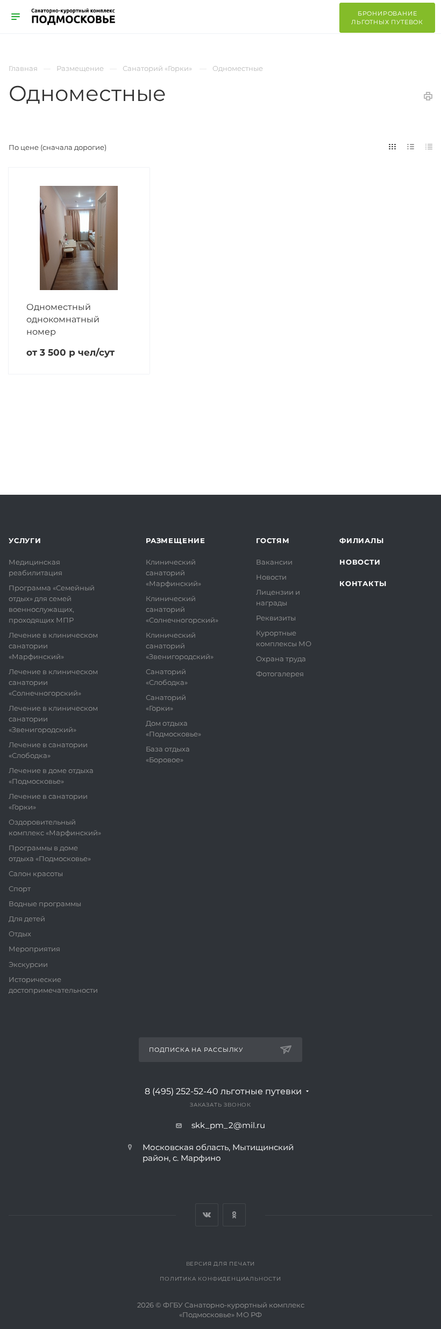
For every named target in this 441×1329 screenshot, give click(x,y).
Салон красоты (36, 873)
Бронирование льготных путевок (387, 18)
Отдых (20, 933)
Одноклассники (234, 1214)
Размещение (175, 540)
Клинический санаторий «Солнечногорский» (182, 609)
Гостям (273, 540)
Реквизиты (276, 617)
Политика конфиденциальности (220, 1278)
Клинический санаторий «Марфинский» (173, 573)
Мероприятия (34, 948)
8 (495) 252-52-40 (223, 1091)
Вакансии (274, 562)
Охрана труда (281, 658)
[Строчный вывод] (411, 147)
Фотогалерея (280, 673)
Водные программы (45, 903)
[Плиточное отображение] (393, 147)
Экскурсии (28, 964)
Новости (271, 577)
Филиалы (361, 540)
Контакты (362, 583)
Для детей (27, 918)
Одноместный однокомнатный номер (62, 319)
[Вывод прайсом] (429, 147)
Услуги (25, 540)
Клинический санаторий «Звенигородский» (180, 646)
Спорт (20, 888)
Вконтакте (206, 1214)
